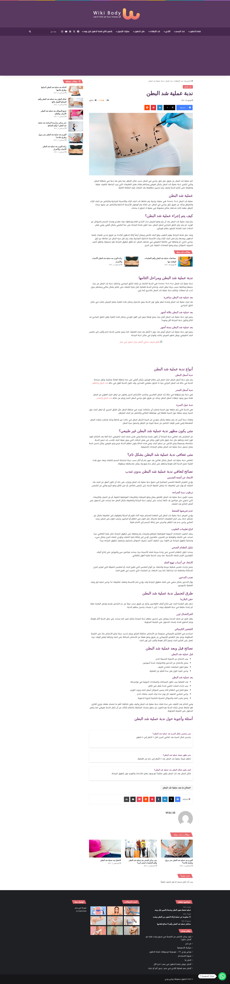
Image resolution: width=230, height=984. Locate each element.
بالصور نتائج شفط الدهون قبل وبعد (97, 31)
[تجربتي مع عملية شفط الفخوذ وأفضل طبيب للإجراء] (132, 910)
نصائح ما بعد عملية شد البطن (176, 788)
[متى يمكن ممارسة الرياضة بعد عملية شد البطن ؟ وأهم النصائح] (75, 126)
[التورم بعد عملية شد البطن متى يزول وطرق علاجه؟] (177, 849)
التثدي (167, 31)
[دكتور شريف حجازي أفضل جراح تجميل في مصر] (141, 353)
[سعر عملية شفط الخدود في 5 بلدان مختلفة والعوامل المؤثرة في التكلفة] (115, 910)
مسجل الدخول (176, 882)
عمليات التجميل (123, 31)
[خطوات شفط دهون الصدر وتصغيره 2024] (132, 920)
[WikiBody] (115, 14)
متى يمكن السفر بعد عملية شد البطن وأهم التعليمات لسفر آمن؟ (143, 861)
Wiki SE (170, 812)
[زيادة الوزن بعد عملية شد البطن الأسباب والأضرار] (131, 262)
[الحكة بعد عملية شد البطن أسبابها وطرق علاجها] (75, 91)
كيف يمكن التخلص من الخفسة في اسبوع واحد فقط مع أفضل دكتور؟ (168, 938)
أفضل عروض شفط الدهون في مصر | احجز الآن (172, 964)
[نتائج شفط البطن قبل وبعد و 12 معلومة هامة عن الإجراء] (115, 920)
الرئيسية (187, 81)
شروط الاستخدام (184, 956)
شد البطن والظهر (100, 383)
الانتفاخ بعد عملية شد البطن (110, 860)
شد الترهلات (155, 31)
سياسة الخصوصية (184, 947)
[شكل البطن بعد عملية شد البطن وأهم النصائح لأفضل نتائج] (75, 103)
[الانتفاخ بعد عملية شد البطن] (105, 849)
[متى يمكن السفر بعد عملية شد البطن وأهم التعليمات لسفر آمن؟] (141, 849)
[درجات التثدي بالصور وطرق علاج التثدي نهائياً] (115, 930)
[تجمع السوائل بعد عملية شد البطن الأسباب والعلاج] (75, 115)
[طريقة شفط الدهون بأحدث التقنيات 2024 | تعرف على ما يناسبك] (98, 930)
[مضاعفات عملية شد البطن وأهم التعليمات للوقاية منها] (185, 262)
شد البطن (168, 81)
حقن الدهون (140, 31)
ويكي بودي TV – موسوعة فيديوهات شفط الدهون (170, 952)
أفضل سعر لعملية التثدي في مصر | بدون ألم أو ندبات (169, 968)
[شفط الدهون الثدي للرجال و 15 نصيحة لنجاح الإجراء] (132, 930)
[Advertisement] (115, 55)
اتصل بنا (188, 960)
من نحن (188, 943)
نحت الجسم (180, 31)
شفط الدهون (195, 31)
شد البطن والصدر (104, 398)
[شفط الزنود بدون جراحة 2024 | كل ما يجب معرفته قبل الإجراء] (98, 920)
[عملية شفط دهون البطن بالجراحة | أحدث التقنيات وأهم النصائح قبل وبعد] (98, 910)
